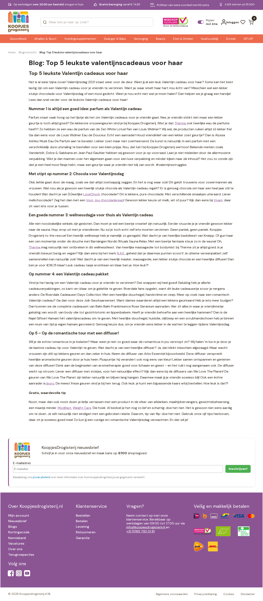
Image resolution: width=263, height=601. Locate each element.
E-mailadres (22, 463)
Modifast (64, 408)
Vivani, (218, 200)
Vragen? (135, 506)
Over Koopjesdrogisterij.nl (35, 506)
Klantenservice (91, 506)
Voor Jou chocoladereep (105, 200)
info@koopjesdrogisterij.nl (145, 527)
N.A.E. (121, 253)
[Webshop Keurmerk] (175, 22)
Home (12, 52)
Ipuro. (50, 383)
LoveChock (91, 194)
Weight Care (82, 408)
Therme (180, 123)
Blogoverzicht (27, 52)
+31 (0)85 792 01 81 (140, 531)
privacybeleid (41, 477)
